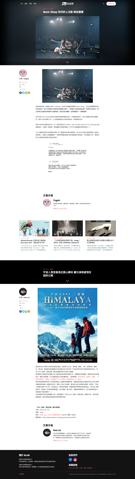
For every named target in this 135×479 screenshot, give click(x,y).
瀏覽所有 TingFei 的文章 (60, 208)
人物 (21, 3)
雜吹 (35, 3)
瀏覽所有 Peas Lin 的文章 (60, 440)
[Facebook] (20, 92)
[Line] (26, 92)
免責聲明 (21, 474)
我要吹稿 (111, 4)
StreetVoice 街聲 (73, 468)
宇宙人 (21, 308)
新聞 (30, 3)
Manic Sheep (23, 89)
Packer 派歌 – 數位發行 (85, 468)
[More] (29, 92)
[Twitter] (23, 92)
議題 (26, 3)
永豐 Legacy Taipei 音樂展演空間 (50, 415)
